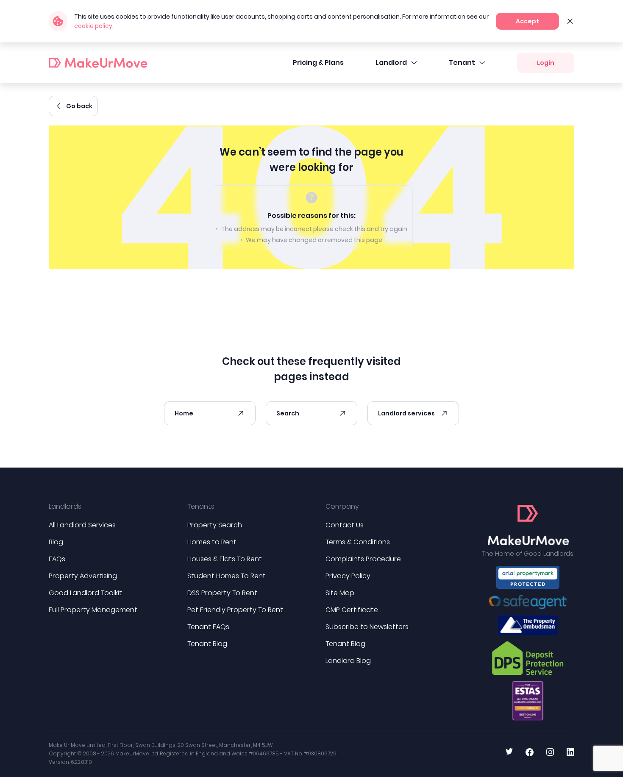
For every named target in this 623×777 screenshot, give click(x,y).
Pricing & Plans (318, 62)
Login (545, 62)
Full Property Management (93, 610)
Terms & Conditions (357, 542)
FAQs (57, 559)
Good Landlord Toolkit (85, 593)
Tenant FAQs (208, 627)
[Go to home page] (528, 525)
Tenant (462, 62)
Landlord (391, 62)
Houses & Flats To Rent (224, 559)
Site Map (339, 593)
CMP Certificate (351, 610)
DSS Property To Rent (222, 593)
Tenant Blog (207, 644)
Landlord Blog (348, 661)
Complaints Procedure (363, 559)
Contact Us (344, 525)
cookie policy (93, 26)
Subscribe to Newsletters (367, 627)
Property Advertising (83, 576)
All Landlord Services (82, 525)
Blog (56, 542)
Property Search (214, 525)
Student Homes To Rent (226, 576)
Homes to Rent (211, 542)
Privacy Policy (347, 576)
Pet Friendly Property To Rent (235, 610)
